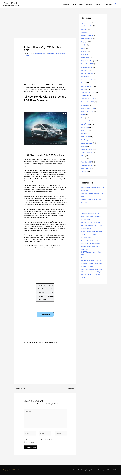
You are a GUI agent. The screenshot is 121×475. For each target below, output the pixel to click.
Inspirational (85, 95)
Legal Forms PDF (86, 243)
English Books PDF (41, 53)
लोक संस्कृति (84, 278)
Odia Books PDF (86, 121)
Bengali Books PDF (87, 38)
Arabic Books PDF (86, 26)
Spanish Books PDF (87, 152)
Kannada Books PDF (87, 102)
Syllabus (100, 272)
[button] (116, 4)
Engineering (85, 57)
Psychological (85, 140)
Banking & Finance (87, 35)
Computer (97, 222)
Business (84, 219)
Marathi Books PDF (87, 111)
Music (83, 114)
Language (66, 4)
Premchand (91, 258)
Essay (100, 225)
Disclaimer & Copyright (98, 470)
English (96, 225)
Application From (86, 23)
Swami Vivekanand (93, 272)
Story (83, 156)
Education (84, 54)
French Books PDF (87, 67)
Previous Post (20, 388)
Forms (81, 4)
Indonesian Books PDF (88, 92)
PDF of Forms (85, 124)
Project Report (97, 260)
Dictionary (84, 225)
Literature (84, 105)
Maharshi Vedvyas (86, 246)
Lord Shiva (97, 243)
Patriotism (84, 258)
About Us (69, 470)
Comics (83, 45)
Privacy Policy (85, 470)
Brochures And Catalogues (56, 53)
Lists (74, 4)
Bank (98, 214)
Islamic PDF (94, 241)
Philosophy (84, 130)
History (83, 89)
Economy (84, 51)
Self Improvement (87, 149)
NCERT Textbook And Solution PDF (91, 253)
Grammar (92, 238)
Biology (83, 216)
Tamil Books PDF (86, 162)
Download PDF (45, 314)
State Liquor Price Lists (87, 269)
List (93, 243)
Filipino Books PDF (87, 64)
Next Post (72, 388)
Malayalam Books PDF (88, 108)
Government (85, 76)
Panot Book (10, 3)
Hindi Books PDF (86, 86)
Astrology (84, 29)
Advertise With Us (112, 470)
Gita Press (84, 235)
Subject (98, 4)
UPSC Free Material (87, 275)
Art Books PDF (92, 214)
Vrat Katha (108, 4)
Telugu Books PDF (87, 165)
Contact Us (76, 470)
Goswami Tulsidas (93, 235)
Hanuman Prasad (86, 241)
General (99, 231)
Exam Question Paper (88, 231)
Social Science (85, 266)
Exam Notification (86, 228)
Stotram (84, 272)
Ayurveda (84, 32)
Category (89, 4)
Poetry (83, 133)
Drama (83, 48)
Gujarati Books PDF (87, 80)
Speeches (92, 266)
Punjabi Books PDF (87, 143)
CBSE (89, 219)
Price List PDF (85, 137)
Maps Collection (96, 246)
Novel (83, 118)
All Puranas (84, 214)
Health (83, 83)
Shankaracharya (98, 263)
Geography (84, 70)
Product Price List (87, 260)
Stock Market (98, 269)
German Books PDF (87, 73)
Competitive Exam (87, 222)
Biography (84, 42)
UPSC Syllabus (98, 275)
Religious (84, 146)
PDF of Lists (85, 127)
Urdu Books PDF (86, 168)
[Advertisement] (45, 25)
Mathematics (85, 249)
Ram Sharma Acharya (87, 263)
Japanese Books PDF (87, 99)
